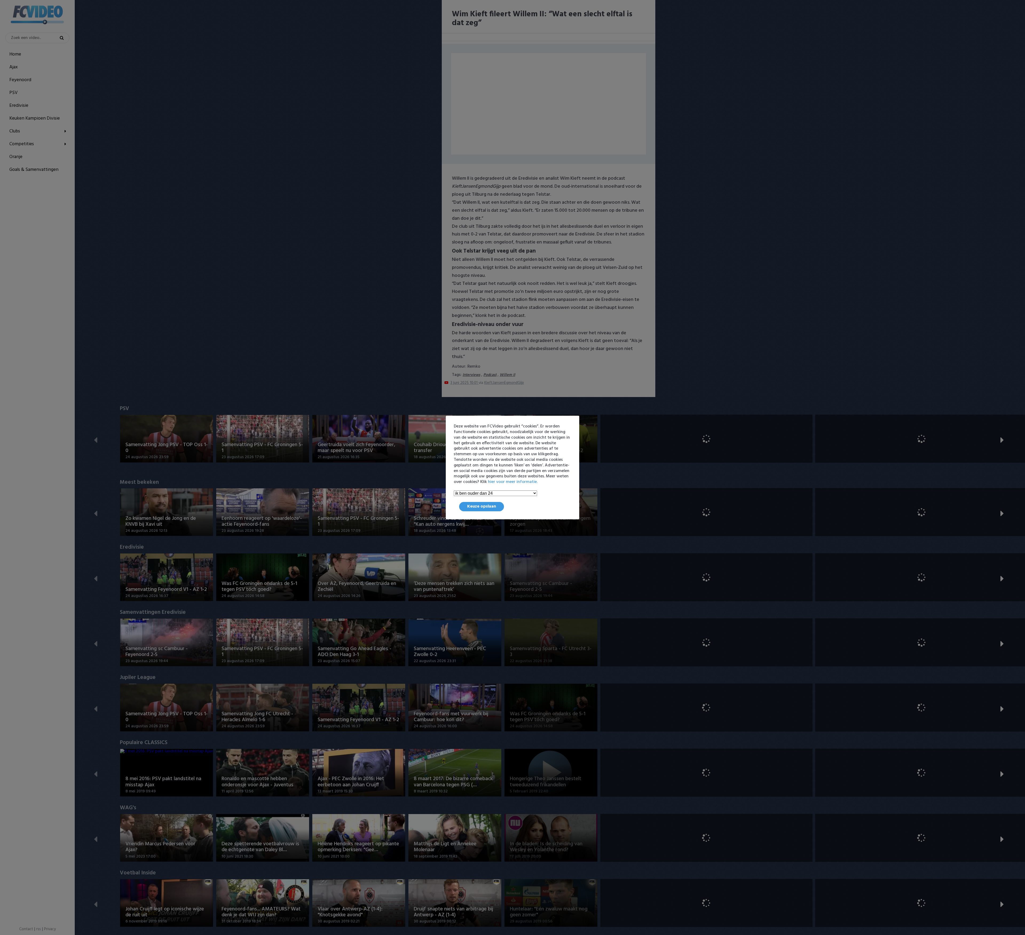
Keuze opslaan (481, 506)
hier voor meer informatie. (513, 481)
